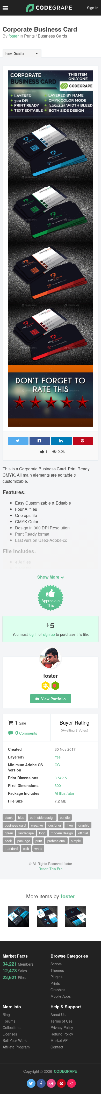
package (23, 840)
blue (21, 817)
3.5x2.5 (61, 777)
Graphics (58, 989)
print (38, 840)
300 (58, 785)
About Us (58, 1014)
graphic (83, 825)
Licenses (10, 1034)
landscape (26, 832)
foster (14, 36)
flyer (70, 825)
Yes (58, 757)
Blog (6, 1014)
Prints (29, 36)
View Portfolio (53, 698)
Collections (11, 1027)
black (9, 817)
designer (54, 825)
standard (11, 848)
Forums (9, 1021)
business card (15, 825)
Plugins (56, 976)
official (83, 832)
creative (37, 825)
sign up (49, 634)
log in (33, 634)
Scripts (56, 963)
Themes (57, 970)
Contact (57, 1046)
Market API (60, 1040)
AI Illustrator (64, 793)
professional (56, 840)
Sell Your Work (15, 1040)
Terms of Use (62, 1021)
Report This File (50, 868)
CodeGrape (65, 1071)
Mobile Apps (61, 996)
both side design (42, 817)
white (38, 848)
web (26, 848)
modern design (62, 832)
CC (57, 764)
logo (42, 832)
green (9, 832)
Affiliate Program (16, 1046)
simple (76, 840)
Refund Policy (62, 1034)
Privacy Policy (62, 1027)
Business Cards (52, 36)
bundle (65, 817)
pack (8, 840)
